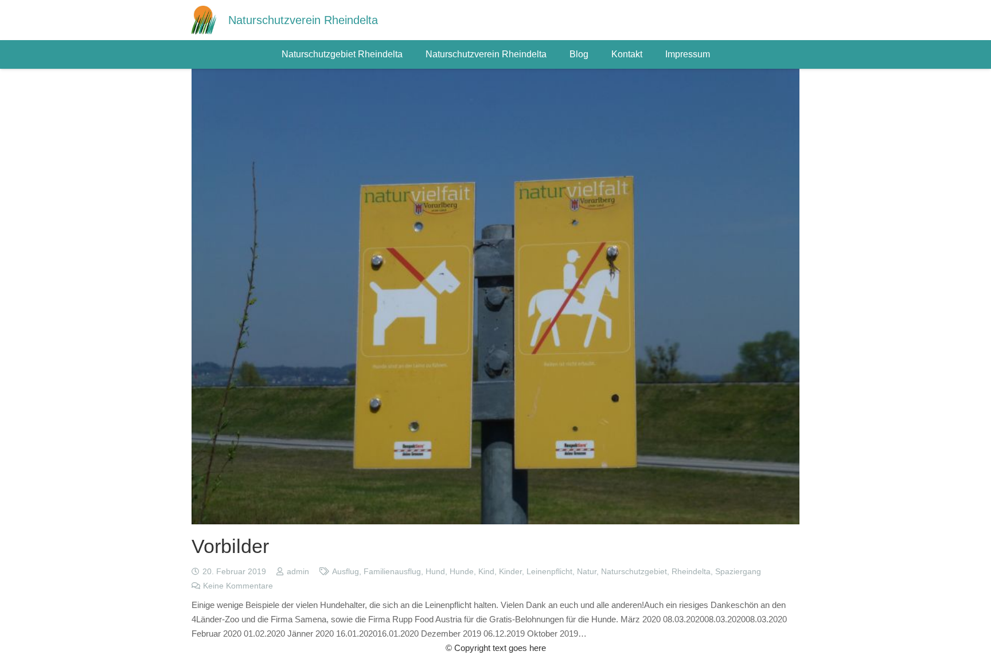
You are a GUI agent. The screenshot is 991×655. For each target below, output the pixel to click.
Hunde (462, 571)
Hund (435, 571)
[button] (408, 54)
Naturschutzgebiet (634, 571)
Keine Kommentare (238, 586)
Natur (586, 571)
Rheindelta (691, 571)
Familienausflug (392, 571)
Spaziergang (738, 571)
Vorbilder (230, 546)
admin (298, 571)
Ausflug (345, 571)
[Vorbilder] (495, 76)
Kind (486, 571)
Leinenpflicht (549, 571)
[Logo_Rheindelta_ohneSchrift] (204, 20)
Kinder (510, 571)
